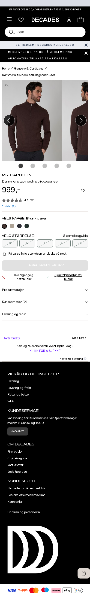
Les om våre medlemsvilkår (26, 495)
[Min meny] (21, 20)
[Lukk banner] (86, 45)
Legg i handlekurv (45, 265)
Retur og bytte (18, 394)
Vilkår (11, 401)
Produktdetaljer (13, 290)
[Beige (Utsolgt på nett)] (12, 226)
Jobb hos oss (17, 471)
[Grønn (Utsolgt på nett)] (26, 226)
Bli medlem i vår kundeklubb (26, 488)
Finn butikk (14, 451)
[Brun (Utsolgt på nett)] (4, 226)
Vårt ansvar (15, 465)
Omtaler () (9, 206)
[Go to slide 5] (69, 166)
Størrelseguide (75, 236)
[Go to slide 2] (33, 166)
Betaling (13, 381)
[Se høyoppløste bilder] (32, 120)
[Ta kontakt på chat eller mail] (84, 573)
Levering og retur (14, 314)
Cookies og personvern (23, 512)
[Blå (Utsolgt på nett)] (19, 226)
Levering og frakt (19, 388)
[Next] (80, 120)
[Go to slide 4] (57, 166)
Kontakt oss (17, 431)
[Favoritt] (83, 190)
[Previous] (9, 120)
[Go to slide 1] (21, 166)
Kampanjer (15, 501)
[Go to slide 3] (45, 166)
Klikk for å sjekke (45, 351)
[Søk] (12, 32)
